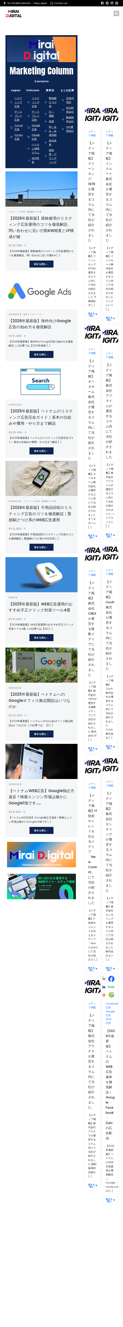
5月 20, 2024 (15, 715)
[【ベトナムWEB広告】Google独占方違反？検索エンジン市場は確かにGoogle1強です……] (41, 761)
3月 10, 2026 (15, 336)
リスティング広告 (17, 211)
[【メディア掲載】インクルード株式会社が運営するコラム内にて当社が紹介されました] (110, 114)
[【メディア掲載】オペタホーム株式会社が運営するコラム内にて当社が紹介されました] (93, 332)
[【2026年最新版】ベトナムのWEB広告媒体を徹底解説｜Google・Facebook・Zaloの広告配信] (110, 986)
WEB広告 (13, 597)
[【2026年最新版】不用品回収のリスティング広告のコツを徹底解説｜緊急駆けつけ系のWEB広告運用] (41, 478)
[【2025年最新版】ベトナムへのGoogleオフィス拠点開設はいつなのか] (41, 665)
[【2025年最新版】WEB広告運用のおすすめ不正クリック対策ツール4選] (41, 574)
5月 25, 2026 (15, 245)
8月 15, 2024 (15, 619)
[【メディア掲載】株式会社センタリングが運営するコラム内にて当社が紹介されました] (110, 764)
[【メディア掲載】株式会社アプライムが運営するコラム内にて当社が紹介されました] (110, 336)
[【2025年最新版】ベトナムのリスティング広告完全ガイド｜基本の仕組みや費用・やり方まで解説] (41, 382)
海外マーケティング (32, 314)
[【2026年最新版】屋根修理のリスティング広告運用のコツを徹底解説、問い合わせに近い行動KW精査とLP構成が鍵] (41, 189)
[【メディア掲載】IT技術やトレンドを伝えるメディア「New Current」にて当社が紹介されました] (93, 766)
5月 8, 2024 (15, 811)
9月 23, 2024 (15, 432)
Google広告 (15, 314)
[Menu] (116, 13)
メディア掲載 (92, 133)
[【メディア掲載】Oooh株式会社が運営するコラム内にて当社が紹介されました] (110, 553)
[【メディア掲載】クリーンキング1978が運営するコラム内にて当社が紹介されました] (93, 114)
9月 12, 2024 (15, 528)
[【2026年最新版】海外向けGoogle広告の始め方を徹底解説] (41, 291)
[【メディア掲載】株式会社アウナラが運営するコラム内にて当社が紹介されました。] (93, 986)
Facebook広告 (112, 1005)
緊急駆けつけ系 (34, 211)
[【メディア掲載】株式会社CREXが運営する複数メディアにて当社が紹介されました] (93, 554)
